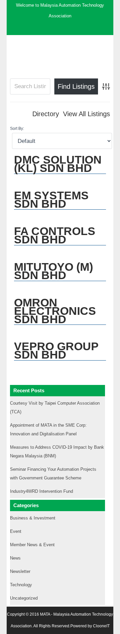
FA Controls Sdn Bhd (54, 235)
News (15, 558)
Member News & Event (32, 544)
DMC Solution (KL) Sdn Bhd (58, 163)
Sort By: (17, 128)
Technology (21, 584)
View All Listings (86, 114)
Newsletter (20, 571)
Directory (45, 114)
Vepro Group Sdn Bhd (56, 350)
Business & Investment (32, 517)
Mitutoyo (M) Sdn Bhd (53, 270)
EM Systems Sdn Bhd (51, 199)
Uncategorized (24, 598)
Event (15, 531)
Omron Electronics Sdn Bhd (55, 311)
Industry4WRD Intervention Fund (41, 491)
